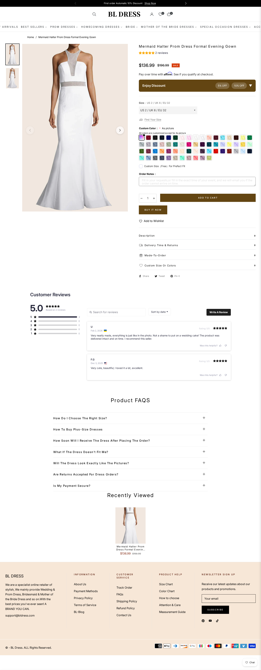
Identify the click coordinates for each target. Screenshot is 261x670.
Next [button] (120, 130)
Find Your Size (153, 119)
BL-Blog (79, 612)
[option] (75, 127)
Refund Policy (125, 608)
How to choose (169, 598)
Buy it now (153, 209)
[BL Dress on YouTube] (210, 620)
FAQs (119, 594)
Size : (154, 102)
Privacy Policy (83, 598)
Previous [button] (30, 130)
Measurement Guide (172, 612)
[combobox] (159, 311)
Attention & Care (170, 605)
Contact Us (123, 615)
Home (30, 37)
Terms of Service (85, 605)
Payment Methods (86, 591)
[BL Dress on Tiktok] (218, 620)
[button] (94, 14)
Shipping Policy (126, 601)
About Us (80, 584)
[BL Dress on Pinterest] (203, 620)
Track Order (124, 587)
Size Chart (166, 584)
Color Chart (167, 591)
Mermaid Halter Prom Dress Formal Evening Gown (130, 548)
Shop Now (150, 3)
